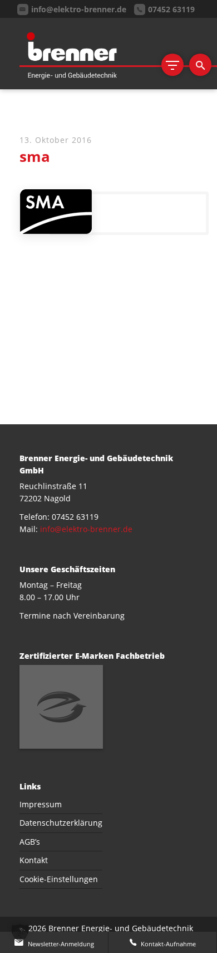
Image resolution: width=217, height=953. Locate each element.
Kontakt (33, 860)
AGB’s (29, 841)
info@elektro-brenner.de (86, 529)
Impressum (40, 804)
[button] (20, 933)
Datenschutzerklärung (60, 822)
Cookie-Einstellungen (58, 879)
